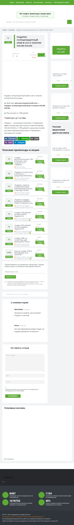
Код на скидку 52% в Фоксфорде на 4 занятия (61, 149)
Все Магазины (9, 459)
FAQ (3, 482)
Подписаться (10, 277)
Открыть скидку (40, 161)
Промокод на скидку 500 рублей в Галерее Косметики (61, 107)
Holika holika (10, 294)
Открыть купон (40, 255)
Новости (29, 2)
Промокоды (20, 2)
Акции (12, 2)
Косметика (12, 30)
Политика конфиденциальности (34, 517)
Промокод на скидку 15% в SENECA (59, 75)
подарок (25, 294)
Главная (4, 30)
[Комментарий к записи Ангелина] (44, 309)
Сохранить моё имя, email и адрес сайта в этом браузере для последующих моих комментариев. (22, 390)
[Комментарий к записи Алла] (44, 325)
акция (20, 294)
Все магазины (38, 2)
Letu (16, 294)
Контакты (48, 2)
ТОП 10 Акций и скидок (61, 2)
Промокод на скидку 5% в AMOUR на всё (60, 181)
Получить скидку (41, 55)
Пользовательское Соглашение (12, 517)
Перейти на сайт (61, 50)
